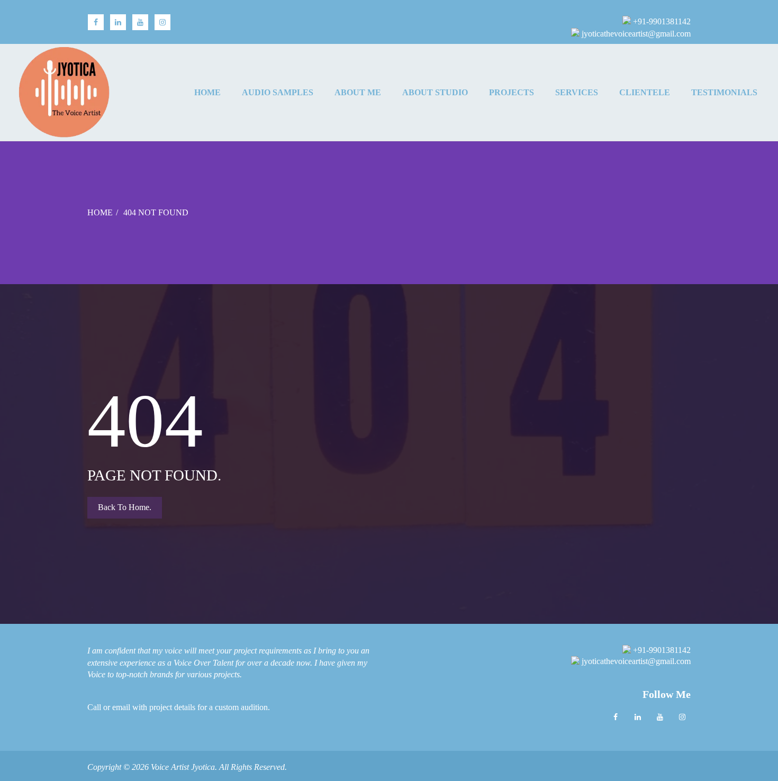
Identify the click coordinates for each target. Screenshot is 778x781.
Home (207, 92)
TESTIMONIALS (724, 92)
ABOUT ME (357, 92)
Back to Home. (124, 507)
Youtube (660, 717)
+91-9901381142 (661, 21)
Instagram (682, 717)
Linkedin (637, 717)
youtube (140, 22)
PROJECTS (511, 92)
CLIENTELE (644, 92)
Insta (162, 22)
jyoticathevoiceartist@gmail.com (635, 33)
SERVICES (576, 92)
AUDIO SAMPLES (277, 92)
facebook (95, 22)
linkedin (118, 22)
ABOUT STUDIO (435, 92)
